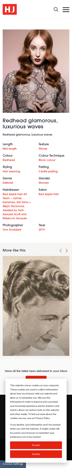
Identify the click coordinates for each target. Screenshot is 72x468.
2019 (42, 230)
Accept (36, 445)
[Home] (10, 9)
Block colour (47, 160)
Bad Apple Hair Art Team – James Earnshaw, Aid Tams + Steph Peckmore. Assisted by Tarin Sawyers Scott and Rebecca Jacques (17, 206)
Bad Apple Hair (49, 194)
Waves (43, 149)
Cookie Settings (13, 464)
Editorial (8, 183)
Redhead (9, 160)
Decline (36, 454)
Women (44, 183)
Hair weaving (11, 171)
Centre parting (48, 171)
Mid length (10, 149)
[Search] (56, 9)
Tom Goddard (12, 230)
